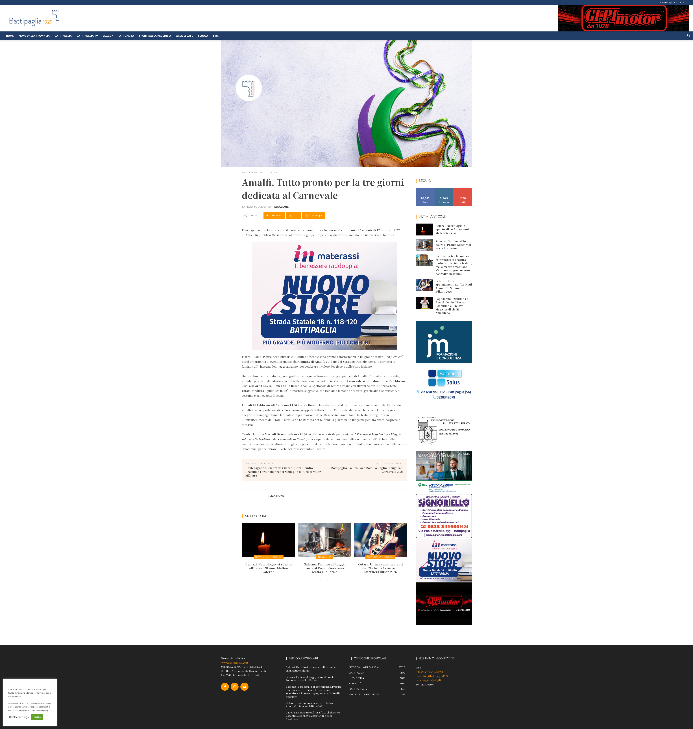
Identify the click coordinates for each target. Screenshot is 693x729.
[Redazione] (255, 496)
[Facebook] (225, 687)
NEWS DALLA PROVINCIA (264, 172)
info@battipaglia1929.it (429, 672)
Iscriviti (463, 189)
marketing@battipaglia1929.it (433, 676)
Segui (444, 189)
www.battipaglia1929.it (234, 662)
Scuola (203, 35)
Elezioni (108, 35)
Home (10, 35)
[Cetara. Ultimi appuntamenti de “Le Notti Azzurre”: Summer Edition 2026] (380, 540)
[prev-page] (321, 580)
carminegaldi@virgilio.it (430, 680)
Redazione (281, 206)
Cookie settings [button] (19, 717)
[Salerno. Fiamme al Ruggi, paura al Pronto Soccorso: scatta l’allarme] (324, 540)
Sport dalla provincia (155, 35)
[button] (688, 36)
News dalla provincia (34, 35)
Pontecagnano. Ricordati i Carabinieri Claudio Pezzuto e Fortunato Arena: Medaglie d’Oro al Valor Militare (283, 471)
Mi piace (425, 189)
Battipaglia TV (87, 35)
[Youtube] (244, 687)
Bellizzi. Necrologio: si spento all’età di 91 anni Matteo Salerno (268, 568)
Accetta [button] (37, 717)
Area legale (184, 35)
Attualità (126, 35)
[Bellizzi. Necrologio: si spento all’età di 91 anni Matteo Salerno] (268, 540)
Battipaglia (63, 35)
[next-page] (326, 580)
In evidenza (324, 557)
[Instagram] (235, 687)
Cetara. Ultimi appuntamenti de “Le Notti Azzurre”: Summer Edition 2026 (380, 568)
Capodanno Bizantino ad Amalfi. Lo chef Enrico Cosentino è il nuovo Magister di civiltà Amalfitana (451, 306)
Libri (216, 35)
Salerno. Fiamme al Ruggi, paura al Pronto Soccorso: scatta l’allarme (324, 568)
